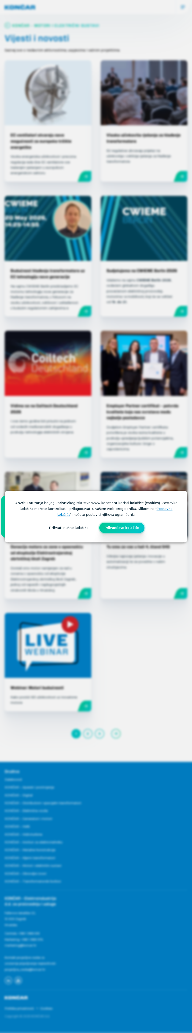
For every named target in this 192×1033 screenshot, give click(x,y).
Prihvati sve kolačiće (121, 528)
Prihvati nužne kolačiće (69, 528)
